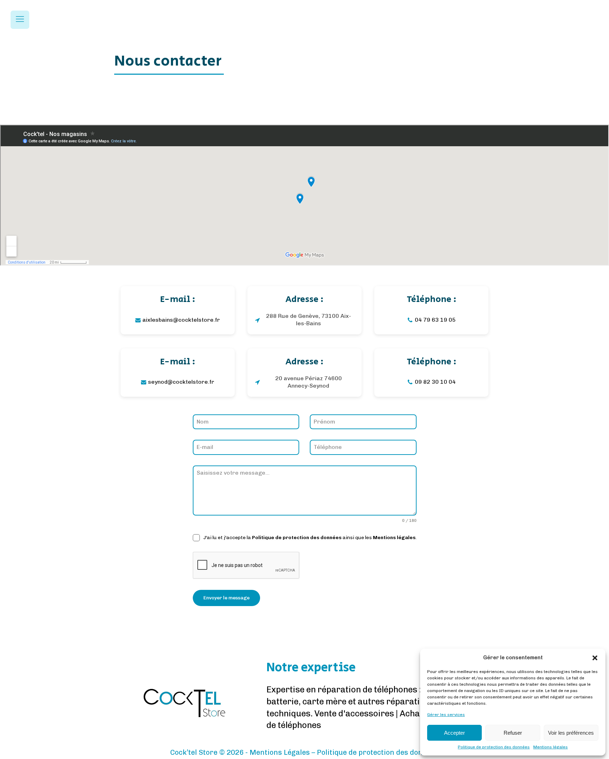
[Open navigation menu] (20, 20)
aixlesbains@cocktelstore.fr (181, 319)
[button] (594, 657)
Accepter (454, 733)
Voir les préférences (571, 733)
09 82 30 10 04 (435, 381)
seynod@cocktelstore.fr (181, 381)
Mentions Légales (280, 752)
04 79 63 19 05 (435, 319)
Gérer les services (446, 714)
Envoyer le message (226, 598)
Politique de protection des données (494, 747)
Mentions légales (550, 747)
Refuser (513, 733)
